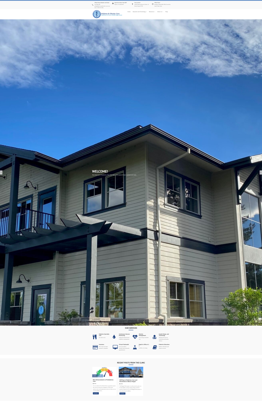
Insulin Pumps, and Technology (164, 334)
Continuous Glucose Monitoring (124, 334)
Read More (96, 393)
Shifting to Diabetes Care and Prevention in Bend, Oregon (128, 380)
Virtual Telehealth (124, 344)
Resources (151, 11)
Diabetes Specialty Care (104, 334)
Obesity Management (142, 334)
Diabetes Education (164, 344)
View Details (140, 177)
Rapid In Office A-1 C (144, 345)
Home (128, 11)
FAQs (166, 11)
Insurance (101, 344)
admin (95, 383)
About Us (159, 11)
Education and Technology (139, 11)
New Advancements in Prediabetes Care (103, 380)
